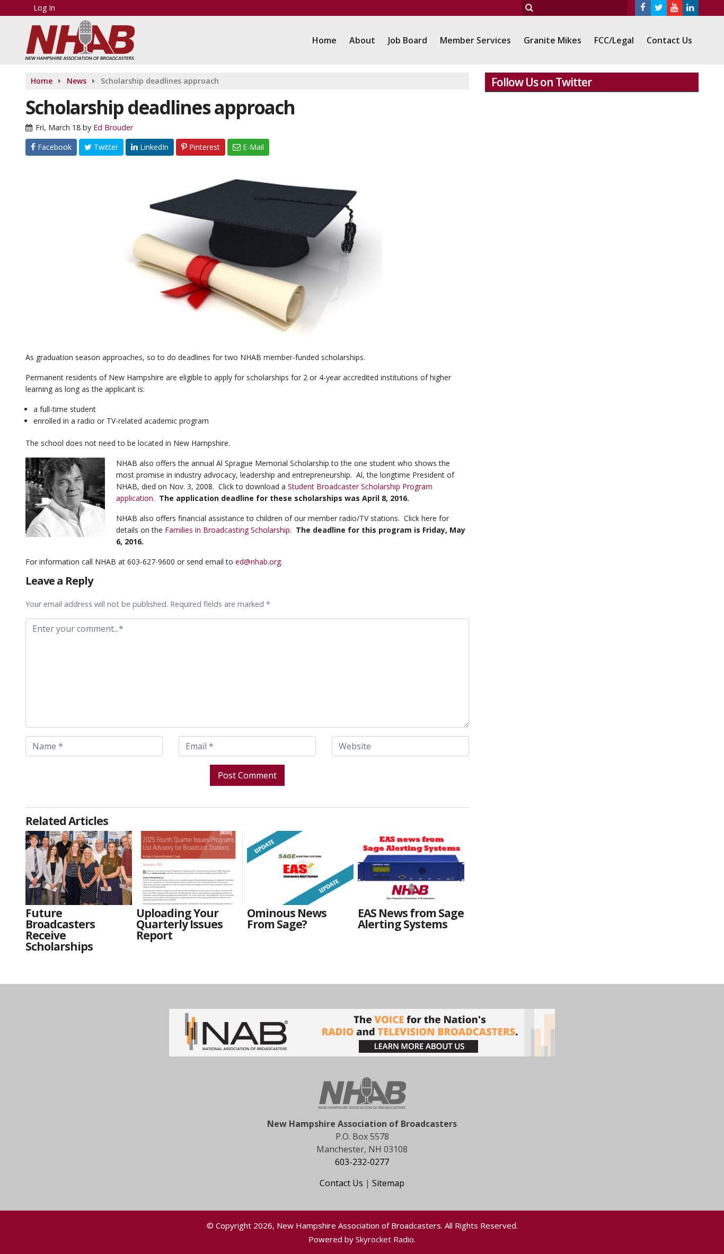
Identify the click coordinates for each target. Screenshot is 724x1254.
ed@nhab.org (258, 562)
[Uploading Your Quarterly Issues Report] (189, 868)
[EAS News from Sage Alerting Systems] (411, 868)
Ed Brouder (113, 127)
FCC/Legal (614, 40)
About (362, 40)
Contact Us (669, 40)
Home (324, 40)
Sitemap (388, 1183)
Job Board (407, 40)
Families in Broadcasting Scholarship (227, 530)
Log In (44, 8)
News (76, 81)
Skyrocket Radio (385, 1239)
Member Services (475, 40)
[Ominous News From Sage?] (300, 868)
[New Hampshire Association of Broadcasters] (88, 39)
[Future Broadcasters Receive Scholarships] (78, 868)
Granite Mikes (552, 40)
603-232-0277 (362, 1162)
